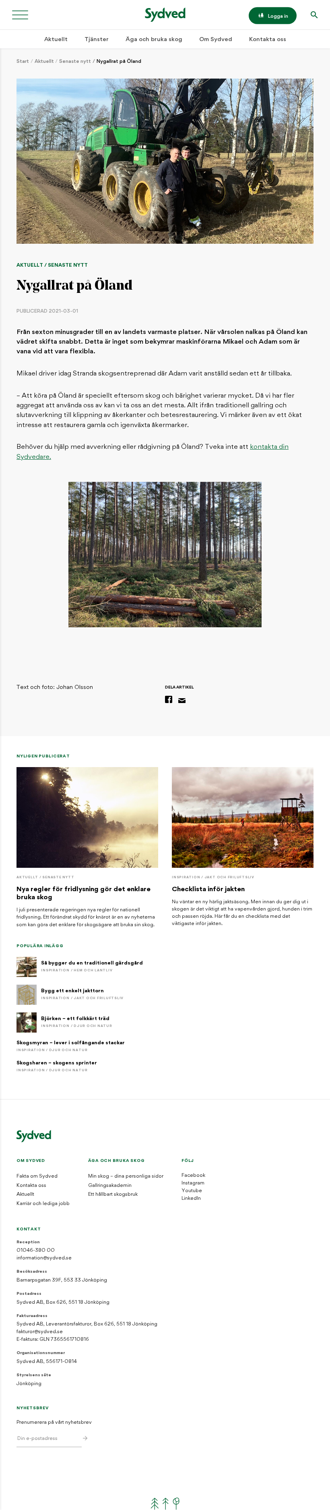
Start (22, 61)
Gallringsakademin (110, 1185)
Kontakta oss (267, 40)
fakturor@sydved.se (39, 1332)
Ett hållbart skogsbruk (113, 1194)
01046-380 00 (35, 1250)
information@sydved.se (44, 1258)
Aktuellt (56, 40)
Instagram (193, 1183)
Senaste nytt (75, 61)
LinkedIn (191, 1198)
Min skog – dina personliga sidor (125, 1176)
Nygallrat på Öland (119, 61)
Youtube (192, 1191)
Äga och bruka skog (154, 40)
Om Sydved (215, 40)
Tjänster (97, 40)
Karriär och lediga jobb (43, 1203)
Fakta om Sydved (37, 1176)
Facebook (193, 1175)
